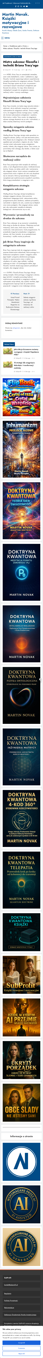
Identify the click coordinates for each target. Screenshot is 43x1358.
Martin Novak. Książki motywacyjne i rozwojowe (15, 20)
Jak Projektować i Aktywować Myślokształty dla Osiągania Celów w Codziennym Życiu (16, 3)
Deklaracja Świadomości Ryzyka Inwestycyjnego (20, 1315)
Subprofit (7, 70)
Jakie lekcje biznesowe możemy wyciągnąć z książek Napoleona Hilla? (26, 352)
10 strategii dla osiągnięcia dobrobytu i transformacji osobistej (24, 365)
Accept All (21, 1343)
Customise (21, 1348)
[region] (21, 1342)
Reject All (21, 1354)
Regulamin (7, 1293)
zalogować (16, 328)
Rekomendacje (9, 1307)
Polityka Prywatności (11, 1300)
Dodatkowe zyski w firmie (12, 57)
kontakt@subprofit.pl (11, 1285)
